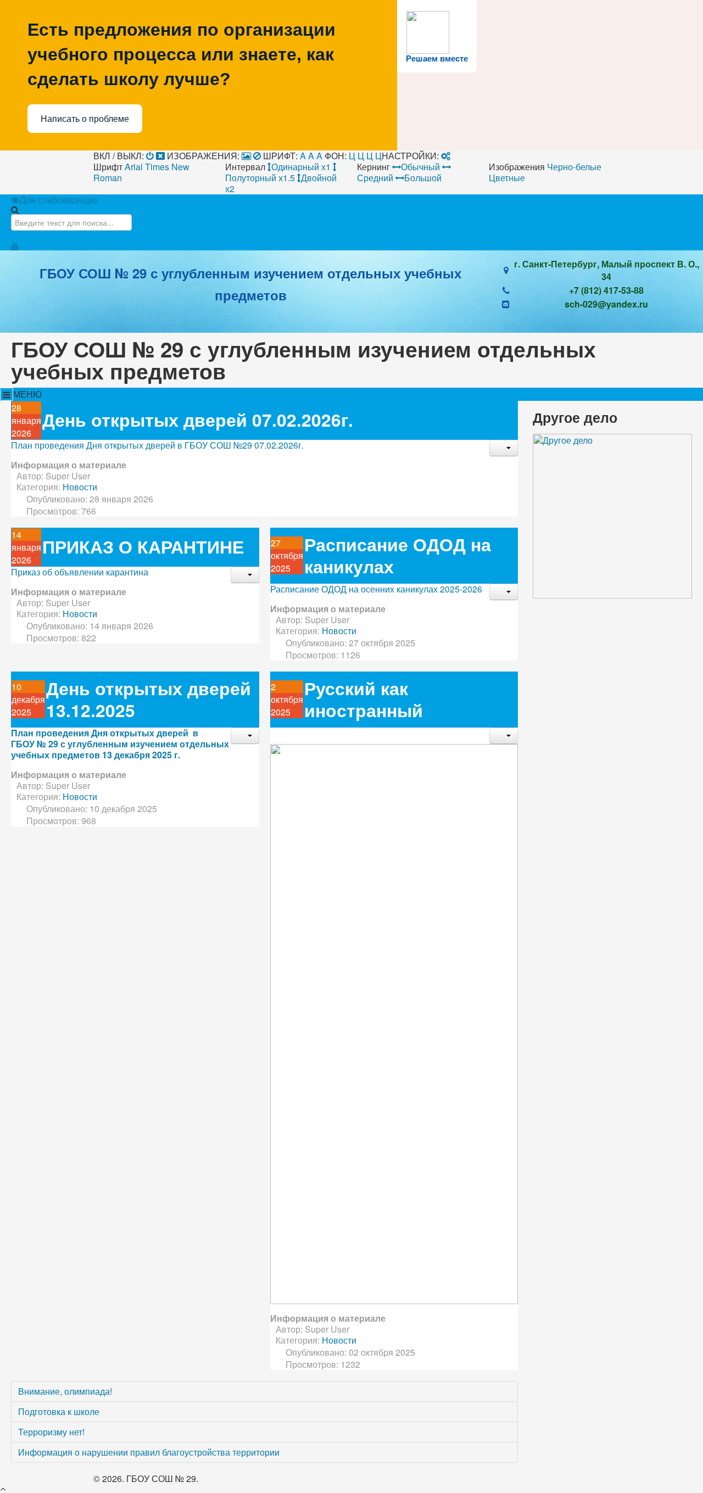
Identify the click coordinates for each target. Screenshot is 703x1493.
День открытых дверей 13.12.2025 (148, 699)
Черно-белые (574, 166)
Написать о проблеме (85, 119)
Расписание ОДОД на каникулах (397, 555)
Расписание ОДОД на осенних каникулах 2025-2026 (376, 589)
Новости (80, 486)
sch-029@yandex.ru (606, 304)
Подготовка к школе (58, 1411)
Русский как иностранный (363, 699)
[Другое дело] (612, 514)
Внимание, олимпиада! (65, 1391)
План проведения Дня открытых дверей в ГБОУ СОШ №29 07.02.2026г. (157, 445)
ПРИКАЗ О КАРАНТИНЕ (143, 546)
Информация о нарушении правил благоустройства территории (149, 1452)
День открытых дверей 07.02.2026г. (197, 419)
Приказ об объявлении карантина (79, 572)
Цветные (507, 177)
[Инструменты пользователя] (503, 448)
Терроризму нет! (51, 1431)
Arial (134, 166)
